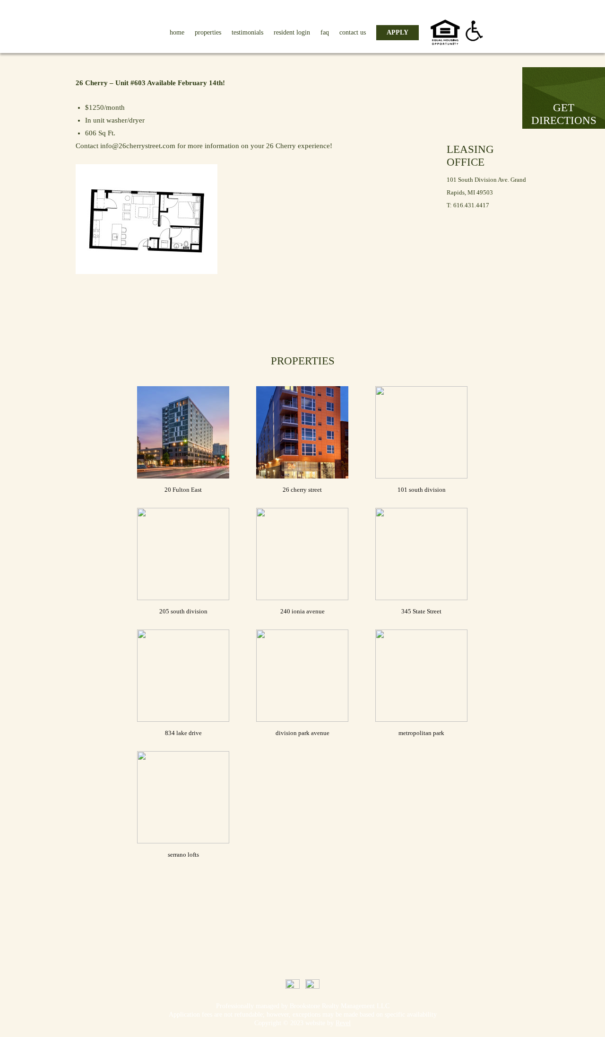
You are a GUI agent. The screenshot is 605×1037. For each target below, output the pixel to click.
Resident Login (292, 32)
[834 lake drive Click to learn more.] (183, 675)
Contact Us (352, 32)
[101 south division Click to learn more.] (421, 432)
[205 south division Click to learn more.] (183, 554)
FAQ (324, 32)
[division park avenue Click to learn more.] (302, 675)
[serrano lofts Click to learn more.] (183, 797)
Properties (208, 32)
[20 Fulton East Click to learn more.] (183, 432)
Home (177, 32)
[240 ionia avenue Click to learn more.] (302, 554)
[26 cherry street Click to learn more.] (302, 432)
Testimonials (247, 32)
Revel (343, 1023)
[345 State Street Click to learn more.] (421, 554)
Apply (397, 32)
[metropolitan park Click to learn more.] (421, 675)
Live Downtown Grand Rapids (83, 25)
